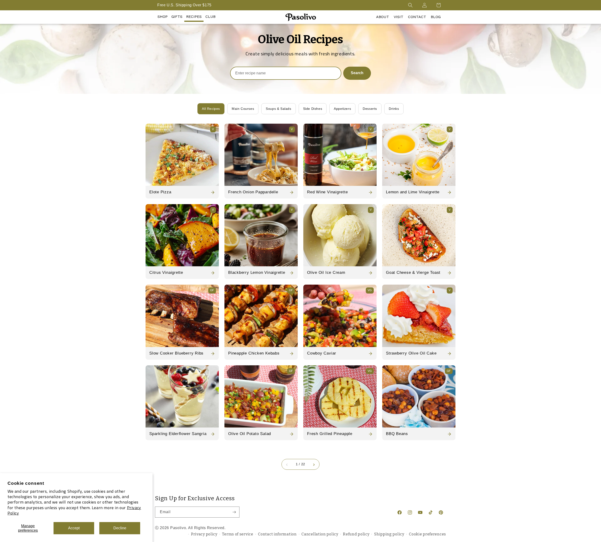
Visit (398, 17)
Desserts (370, 109)
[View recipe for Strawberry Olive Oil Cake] (418, 316)
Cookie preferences (427, 534)
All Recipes (211, 109)
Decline (119, 528)
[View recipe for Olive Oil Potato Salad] (261, 396)
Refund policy (356, 534)
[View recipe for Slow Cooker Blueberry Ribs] (182, 316)
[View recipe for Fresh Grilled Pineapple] (340, 396)
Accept (74, 528)
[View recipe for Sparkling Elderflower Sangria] (182, 396)
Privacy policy (204, 534)
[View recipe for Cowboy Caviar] (340, 316)
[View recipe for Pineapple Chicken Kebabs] (261, 316)
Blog (436, 17)
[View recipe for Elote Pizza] (182, 155)
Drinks (394, 109)
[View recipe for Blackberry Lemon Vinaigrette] (261, 235)
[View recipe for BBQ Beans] (418, 396)
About (382, 17)
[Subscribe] (234, 512)
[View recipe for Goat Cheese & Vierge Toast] (418, 235)
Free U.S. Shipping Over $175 (184, 5)
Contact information (277, 534)
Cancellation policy (319, 534)
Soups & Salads (278, 109)
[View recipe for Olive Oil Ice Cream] (340, 235)
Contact (417, 17)
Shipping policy (389, 534)
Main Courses (243, 109)
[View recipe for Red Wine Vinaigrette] (340, 155)
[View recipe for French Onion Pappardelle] (261, 155)
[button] (410, 5)
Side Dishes (312, 109)
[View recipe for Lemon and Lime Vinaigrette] (418, 155)
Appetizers (342, 109)
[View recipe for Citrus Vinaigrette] (182, 235)
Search (357, 73)
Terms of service (237, 534)
